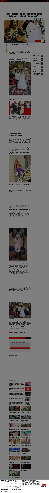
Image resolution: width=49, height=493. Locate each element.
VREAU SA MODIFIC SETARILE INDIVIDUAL (43, 486)
